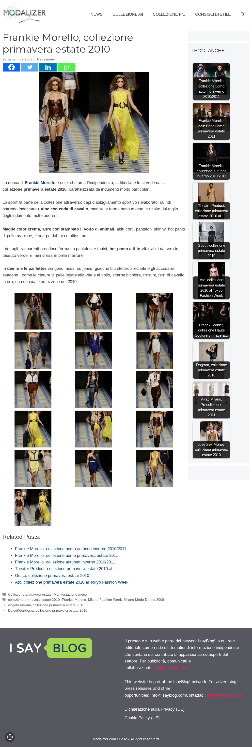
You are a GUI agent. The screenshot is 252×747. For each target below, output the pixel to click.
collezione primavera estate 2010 (34, 600)
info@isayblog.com (170, 667)
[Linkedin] (48, 67)
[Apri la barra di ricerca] (243, 14)
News (97, 14)
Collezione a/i (127, 14)
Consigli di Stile (213, 14)
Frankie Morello (74, 600)
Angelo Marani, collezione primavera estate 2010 (46, 605)
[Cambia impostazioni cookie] (10, 737)
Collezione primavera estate (30, 594)
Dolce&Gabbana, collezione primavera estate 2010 (47, 610)
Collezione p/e (169, 14)
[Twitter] (29, 67)
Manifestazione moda (70, 594)
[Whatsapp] (66, 67)
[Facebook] (11, 67)
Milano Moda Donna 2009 (144, 600)
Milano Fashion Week (105, 600)
